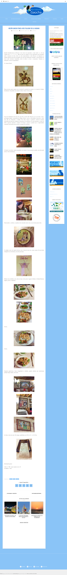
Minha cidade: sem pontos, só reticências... (57, 139)
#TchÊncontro (52, 191)
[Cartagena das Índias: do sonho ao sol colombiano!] (37, 508)
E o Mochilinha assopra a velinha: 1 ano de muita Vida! (58, 157)
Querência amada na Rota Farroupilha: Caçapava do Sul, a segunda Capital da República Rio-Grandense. (56, 131)
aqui (39, 52)
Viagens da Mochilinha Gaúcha (8, 573)
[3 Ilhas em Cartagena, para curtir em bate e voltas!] (24, 508)
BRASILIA (51, 91)
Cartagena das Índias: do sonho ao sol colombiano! (37, 516)
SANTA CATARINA (52, 105)
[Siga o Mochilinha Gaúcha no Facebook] (51, 52)
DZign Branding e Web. (22, 573)
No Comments (33, 30)
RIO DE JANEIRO (52, 103)
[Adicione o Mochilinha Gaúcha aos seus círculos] (58, 52)
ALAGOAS (51, 86)
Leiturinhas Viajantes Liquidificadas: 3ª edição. (58, 145)
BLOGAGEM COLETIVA (53, 194)
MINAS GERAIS (52, 96)
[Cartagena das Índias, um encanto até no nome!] (10, 508)
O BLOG (51, 196)
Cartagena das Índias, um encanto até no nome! (10, 516)
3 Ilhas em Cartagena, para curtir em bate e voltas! (23, 516)
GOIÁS (51, 93)
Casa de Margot (14, 54)
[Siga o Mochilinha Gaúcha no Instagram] (56, 52)
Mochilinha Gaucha (15, 30)
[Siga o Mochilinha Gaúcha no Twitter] (53, 52)
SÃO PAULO (51, 110)
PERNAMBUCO (52, 98)
